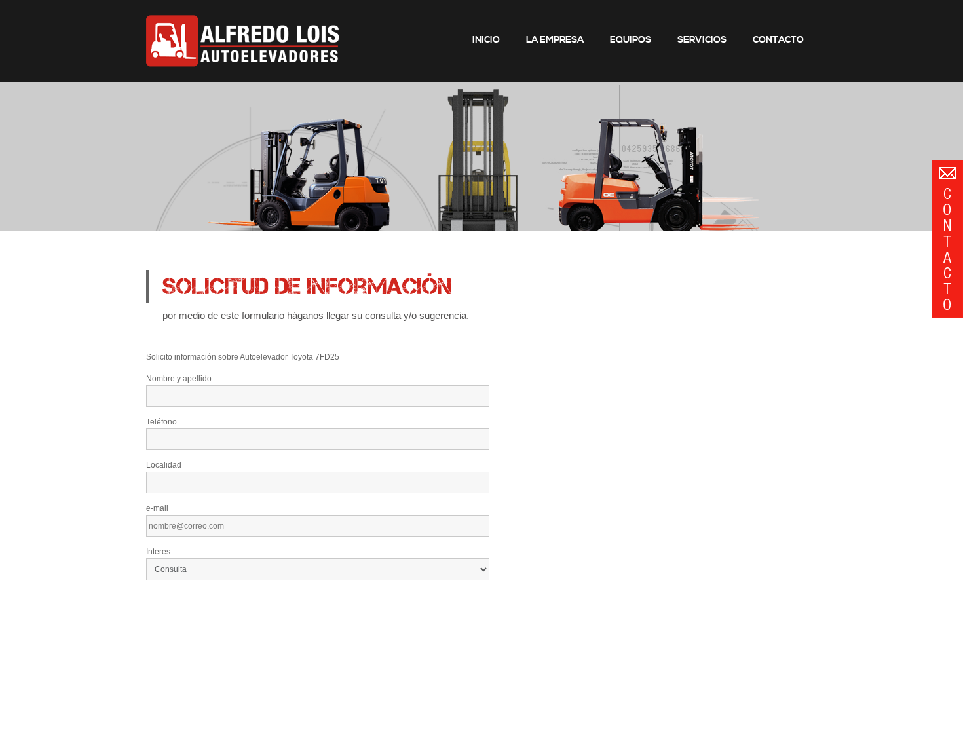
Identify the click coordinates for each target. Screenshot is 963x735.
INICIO (486, 40)
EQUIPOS (630, 40)
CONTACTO (778, 40)
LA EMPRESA (555, 40)
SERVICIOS (702, 40)
